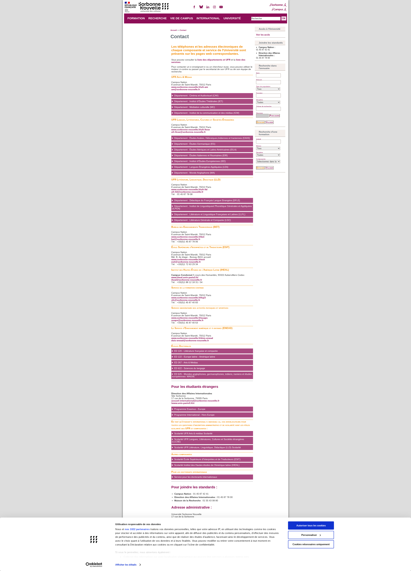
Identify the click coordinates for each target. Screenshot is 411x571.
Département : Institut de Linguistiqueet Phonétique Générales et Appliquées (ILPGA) (212, 207)
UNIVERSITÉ (232, 18)
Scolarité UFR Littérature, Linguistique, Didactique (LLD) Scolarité (207, 447)
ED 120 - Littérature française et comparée (196, 351)
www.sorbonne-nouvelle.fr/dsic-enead (192, 338)
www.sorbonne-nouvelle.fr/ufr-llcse (190, 129)
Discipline (259, 100)
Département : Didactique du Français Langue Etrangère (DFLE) (207, 200)
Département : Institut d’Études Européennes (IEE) (200, 161)
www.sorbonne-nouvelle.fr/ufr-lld (189, 189)
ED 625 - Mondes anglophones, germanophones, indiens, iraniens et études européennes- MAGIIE (212, 375)
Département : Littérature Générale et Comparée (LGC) (202, 220)
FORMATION (136, 18)
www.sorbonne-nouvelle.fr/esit (188, 259)
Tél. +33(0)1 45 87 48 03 (194, 410)
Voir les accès (263, 35)
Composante (261, 159)
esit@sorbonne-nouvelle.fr (186, 262)
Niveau (258, 146)
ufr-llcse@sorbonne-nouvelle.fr (188, 132)
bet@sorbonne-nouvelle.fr (185, 239)
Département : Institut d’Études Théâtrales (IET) (198, 101)
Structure (259, 113)
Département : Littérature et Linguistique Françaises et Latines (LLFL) (209, 214)
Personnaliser (309, 535)
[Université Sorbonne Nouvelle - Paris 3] (146, 7)
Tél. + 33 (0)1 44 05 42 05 (205, 460)
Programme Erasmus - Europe (189, 409)
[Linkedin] (208, 8)
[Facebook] (194, 8)
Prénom (259, 80)
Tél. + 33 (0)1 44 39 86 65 (205, 466)
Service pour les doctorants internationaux (195, 477)
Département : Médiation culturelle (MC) (194, 107)
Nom (257, 73)
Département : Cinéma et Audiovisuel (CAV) (196, 95)
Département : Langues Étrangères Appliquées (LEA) (201, 167)
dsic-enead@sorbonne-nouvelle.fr (190, 340)
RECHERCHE (157, 18)
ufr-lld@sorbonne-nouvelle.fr (187, 192)
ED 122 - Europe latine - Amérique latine (194, 357)
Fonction (259, 93)
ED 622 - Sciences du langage (189, 368)
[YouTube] (221, 8)
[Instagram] (214, 8)
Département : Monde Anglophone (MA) (194, 173)
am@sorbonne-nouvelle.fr (185, 89)
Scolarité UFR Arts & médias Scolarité (193, 433)
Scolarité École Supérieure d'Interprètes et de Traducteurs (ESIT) (207, 459)
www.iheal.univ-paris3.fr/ (184, 277)
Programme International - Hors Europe (194, 415)
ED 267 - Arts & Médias (186, 362)
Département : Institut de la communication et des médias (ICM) (206, 113)
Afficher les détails (125, 564)
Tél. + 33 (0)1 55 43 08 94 (203, 478)
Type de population (263, 86)
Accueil (174, 30)
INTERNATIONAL (208, 18)
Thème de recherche (263, 106)
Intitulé (258, 139)
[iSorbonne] (278, 5)
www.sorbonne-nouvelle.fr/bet (187, 237)
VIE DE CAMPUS (181, 18)
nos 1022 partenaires (137, 529)
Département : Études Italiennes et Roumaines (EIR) (201, 155)
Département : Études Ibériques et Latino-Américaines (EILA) (205, 149)
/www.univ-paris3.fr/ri (182, 403)
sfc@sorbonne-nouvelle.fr (185, 300)
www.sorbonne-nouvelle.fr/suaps (189, 318)
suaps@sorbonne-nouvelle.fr (187, 320)
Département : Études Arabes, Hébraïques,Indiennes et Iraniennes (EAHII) (212, 138)
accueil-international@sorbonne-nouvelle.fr (195, 401)
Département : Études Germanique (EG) (194, 144)
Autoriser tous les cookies (311, 525)
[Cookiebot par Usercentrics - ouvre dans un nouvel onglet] (94, 564)
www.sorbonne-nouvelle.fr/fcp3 (188, 297)
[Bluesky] (201, 8)
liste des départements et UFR (213, 60)
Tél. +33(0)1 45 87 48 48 (196, 416)
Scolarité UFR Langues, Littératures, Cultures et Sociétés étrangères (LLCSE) (208, 440)
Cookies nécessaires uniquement (311, 544)
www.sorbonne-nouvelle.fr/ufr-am (189, 87)
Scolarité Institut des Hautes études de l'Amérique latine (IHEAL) (207, 465)
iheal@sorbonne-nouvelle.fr (186, 280)
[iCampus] (278, 9)
